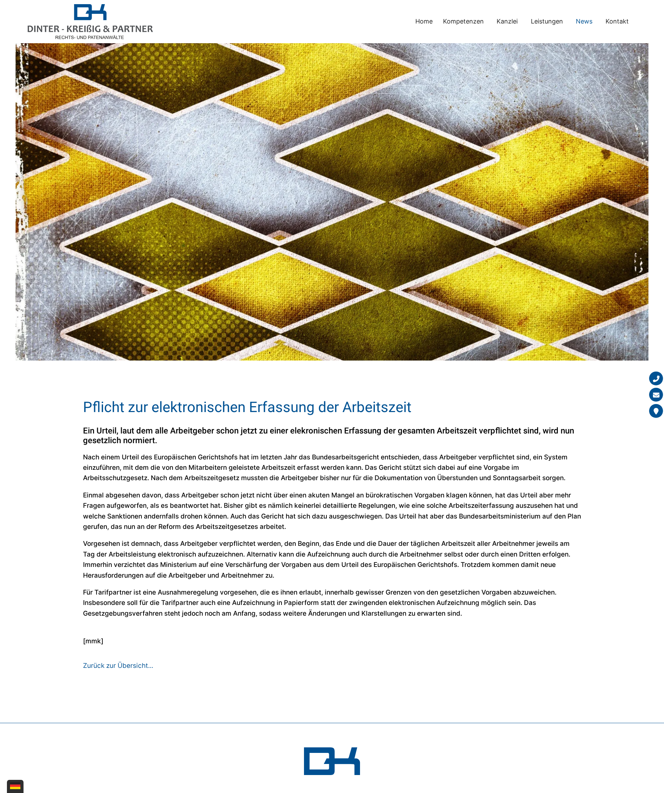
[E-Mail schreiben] (656, 395)
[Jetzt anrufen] (656, 378)
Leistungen (547, 21)
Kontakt (617, 21)
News (584, 21)
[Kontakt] (656, 411)
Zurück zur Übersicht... (118, 666)
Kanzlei (507, 21)
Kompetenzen (463, 21)
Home (424, 21)
